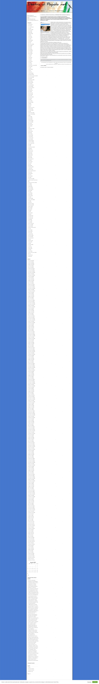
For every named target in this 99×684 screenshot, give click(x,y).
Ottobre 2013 (30, 463)
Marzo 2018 (30, 393)
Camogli (29, 54)
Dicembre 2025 (30, 271)
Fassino (29, 95)
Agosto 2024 (30, 292)
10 (27, 568)
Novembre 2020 (30, 351)
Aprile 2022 (30, 329)
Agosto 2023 (30, 308)
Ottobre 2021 (30, 337)
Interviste (29, 133)
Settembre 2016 (30, 417)
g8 (28, 115)
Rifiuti (29, 210)
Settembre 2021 (30, 338)
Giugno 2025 (30, 279)
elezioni (29, 86)
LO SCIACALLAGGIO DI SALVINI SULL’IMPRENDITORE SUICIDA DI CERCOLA (55, 14)
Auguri (29, 41)
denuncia (56, 59)
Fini (28, 103)
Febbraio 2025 (30, 284)
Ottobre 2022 (30, 321)
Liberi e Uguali (30, 143)
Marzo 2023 (30, 314)
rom (28, 211)
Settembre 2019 (30, 370)
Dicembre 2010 (30, 508)
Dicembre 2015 (30, 429)
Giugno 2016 (30, 421)
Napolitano (30, 166)
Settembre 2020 (30, 354)
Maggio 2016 (30, 422)
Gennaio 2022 (30, 333)
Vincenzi (29, 251)
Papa (29, 177)
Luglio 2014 (30, 451)
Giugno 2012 (30, 484)
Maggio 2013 (30, 470)
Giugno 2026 (30, 263)
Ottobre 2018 (30, 384)
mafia (29, 148)
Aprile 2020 (30, 360)
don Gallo (29, 83)
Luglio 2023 (30, 309)
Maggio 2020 (30, 359)
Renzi (29, 207)
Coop (29, 70)
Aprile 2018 (30, 392)
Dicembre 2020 (30, 350)
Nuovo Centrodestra (31, 170)
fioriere (29, 104)
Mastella (29, 153)
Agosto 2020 (30, 355)
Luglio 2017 (30, 404)
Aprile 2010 (30, 519)
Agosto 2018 (30, 387)
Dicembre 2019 (30, 366)
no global (29, 168)
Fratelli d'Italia (30, 112)
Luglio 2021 (30, 341)
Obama (29, 172)
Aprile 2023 (30, 313)
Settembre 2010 (30, 512)
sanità (29, 219)
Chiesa (29, 66)
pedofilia (29, 186)
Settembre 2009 (30, 528)
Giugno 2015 (30, 437)
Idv (28, 127)
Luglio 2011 (30, 499)
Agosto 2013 (30, 466)
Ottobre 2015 (30, 432)
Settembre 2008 (30, 544)
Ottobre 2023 (30, 305)
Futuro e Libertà (30, 114)
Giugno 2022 (30, 326)
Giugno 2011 (30, 500)
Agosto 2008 (30, 545)
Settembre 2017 (30, 401)
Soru (29, 228)
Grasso (29, 123)
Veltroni (29, 247)
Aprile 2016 (30, 424)
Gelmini (29, 116)
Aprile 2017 (30, 408)
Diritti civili (29, 82)
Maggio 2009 (30, 533)
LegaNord (29, 140)
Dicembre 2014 (30, 445)
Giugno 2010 (30, 516)
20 (32, 570)
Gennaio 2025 (30, 285)
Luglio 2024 (30, 293)
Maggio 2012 (30, 486)
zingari (29, 256)
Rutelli (29, 214)
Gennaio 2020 (30, 364)
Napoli (29, 165)
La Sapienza (30, 137)
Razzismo (29, 203)
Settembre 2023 (30, 306)
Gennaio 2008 (30, 554)
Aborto (29, 25)
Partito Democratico (31, 182)
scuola (29, 222)
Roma (29, 212)
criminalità (29, 74)
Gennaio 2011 (30, 507)
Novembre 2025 (30, 272)
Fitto (28, 106)
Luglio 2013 (30, 467)
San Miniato (30, 218)
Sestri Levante (30, 223)
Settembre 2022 (30, 322)
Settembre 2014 (30, 449)
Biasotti (29, 46)
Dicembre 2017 (30, 397)
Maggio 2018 (30, 391)
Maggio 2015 (30, 438)
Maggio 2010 (30, 517)
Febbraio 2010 (30, 521)
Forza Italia (30, 110)
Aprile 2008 (30, 550)
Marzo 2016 (30, 425)
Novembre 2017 (30, 399)
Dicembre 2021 (30, 334)
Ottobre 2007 (30, 558)
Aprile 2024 (30, 297)
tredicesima (30, 240)
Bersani (29, 45)
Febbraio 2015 (30, 442)
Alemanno (29, 29)
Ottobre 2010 (30, 511)
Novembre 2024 (30, 288)
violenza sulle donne (31, 252)
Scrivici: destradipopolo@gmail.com (32, 20)
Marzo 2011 (30, 504)
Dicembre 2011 (30, 492)
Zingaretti (29, 255)
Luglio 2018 (30, 388)
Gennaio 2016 (30, 428)
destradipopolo (30, 79)
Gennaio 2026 (30, 269)
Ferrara (29, 98)
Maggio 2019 (30, 375)
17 (27, 570)
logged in (45, 67)
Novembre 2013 (30, 462)
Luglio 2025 (30, 277)
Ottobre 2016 (30, 416)
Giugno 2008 (30, 548)
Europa (29, 94)
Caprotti (29, 58)
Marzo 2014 (30, 457)
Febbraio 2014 (30, 458)
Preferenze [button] (89, 682)
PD (28, 183)
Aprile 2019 (30, 376)
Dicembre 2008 (30, 540)
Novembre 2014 (30, 446)
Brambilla (29, 50)
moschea (29, 161)
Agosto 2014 (30, 450)
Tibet (29, 239)
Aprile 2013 (30, 471)
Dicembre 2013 (30, 461)
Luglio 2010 (30, 515)
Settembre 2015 (30, 433)
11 (29, 568)
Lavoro (29, 139)
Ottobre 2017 (30, 400)
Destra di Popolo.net (49, 7)
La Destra (29, 136)
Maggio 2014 (30, 454)
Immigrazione (30, 128)
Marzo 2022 (30, 330)
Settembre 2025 (30, 275)
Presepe (29, 194)
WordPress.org (30, 671)
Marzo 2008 (30, 552)
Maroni (29, 152)
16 (37, 568)
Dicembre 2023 (30, 302)
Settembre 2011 (30, 496)
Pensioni (29, 187)
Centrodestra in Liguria (31, 65)
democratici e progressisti (32, 75)
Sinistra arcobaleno (31, 227)
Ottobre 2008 (30, 542)
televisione (30, 235)
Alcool (29, 28)
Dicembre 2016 (30, 413)
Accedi (29, 667)
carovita (29, 61)
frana (29, 111)
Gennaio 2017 (30, 412)
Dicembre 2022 (30, 318)
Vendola (29, 248)
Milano (29, 157)
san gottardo (30, 215)
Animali (29, 36)
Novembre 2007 (30, 557)
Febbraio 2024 (30, 300)
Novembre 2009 (30, 525)
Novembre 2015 (30, 430)
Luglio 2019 (30, 372)
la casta (29, 135)
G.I (30, 673)
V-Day (29, 245)
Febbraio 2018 (30, 395)
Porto (29, 191)
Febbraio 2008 (30, 553)
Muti (28, 164)
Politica (29, 189)
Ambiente (29, 33)
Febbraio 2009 (30, 537)
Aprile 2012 (30, 487)
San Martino (30, 216)
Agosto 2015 (30, 434)
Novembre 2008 (30, 541)
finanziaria (29, 102)
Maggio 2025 (30, 280)
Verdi (29, 249)
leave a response (43, 60)
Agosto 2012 (30, 482)
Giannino (29, 119)
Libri (29, 145)
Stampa (29, 231)
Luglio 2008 (30, 546)
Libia (29, 144)
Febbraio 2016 (30, 426)
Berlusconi (29, 44)
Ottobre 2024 (30, 289)
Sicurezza (29, 224)
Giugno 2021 (30, 342)
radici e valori (30, 199)
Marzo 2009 (30, 536)
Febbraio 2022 (30, 331)
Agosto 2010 (30, 513)
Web (29, 253)
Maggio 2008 (30, 549)
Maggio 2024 (30, 296)
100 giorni (29, 24)
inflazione (29, 131)
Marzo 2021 (30, 346)
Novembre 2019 (30, 367)
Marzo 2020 (30, 362)
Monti (29, 160)
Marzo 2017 (30, 409)
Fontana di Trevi (30, 107)
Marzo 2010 (30, 520)
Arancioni (29, 37)
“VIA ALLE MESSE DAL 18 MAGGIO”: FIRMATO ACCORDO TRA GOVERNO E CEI (58, 64)
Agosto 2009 (30, 529)
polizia (29, 190)
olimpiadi (29, 173)
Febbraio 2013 (30, 474)
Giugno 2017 (30, 405)
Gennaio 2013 (30, 475)
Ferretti (29, 99)
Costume (29, 73)
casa (29, 62)
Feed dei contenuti (31, 668)
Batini (29, 42)
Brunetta (29, 52)
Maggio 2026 (30, 264)
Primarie (29, 195)
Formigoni (29, 108)
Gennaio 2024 (30, 301)
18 (29, 570)
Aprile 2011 (30, 503)
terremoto (29, 236)
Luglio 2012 (30, 483)
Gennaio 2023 (30, 317)
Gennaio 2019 (30, 380)
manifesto (29, 149)
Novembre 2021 (30, 335)
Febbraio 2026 (30, 268)
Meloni (29, 156)
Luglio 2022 (30, 325)
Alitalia (29, 32)
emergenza (30, 87)
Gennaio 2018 (30, 396)
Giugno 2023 (30, 310)
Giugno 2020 (30, 358)
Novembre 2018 (30, 383)
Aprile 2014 (30, 455)
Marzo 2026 (30, 267)
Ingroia (29, 132)
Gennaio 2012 (30, 491)
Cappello (29, 57)
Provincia (29, 198)
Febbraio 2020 (30, 363)
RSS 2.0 (68, 59)
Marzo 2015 (30, 441)
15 (35, 568)
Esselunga (29, 90)
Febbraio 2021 (30, 347)
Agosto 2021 (30, 339)
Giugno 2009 (30, 532)
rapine (29, 202)
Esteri (29, 91)
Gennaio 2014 (30, 459)
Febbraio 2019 (30, 379)
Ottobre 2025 (30, 273)
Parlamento (30, 178)
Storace (29, 232)
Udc (28, 243)
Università (29, 244)
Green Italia (30, 124)
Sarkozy (29, 220)
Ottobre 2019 (30, 368)
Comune (29, 69)
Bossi (29, 49)
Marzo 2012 (30, 488)
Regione (29, 206)
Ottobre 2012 (30, 479)
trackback (46, 60)
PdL (28, 185)
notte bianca (30, 169)
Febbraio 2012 (30, 490)
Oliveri (29, 174)
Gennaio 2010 (30, 523)
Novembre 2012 (30, 478)
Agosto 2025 (30, 276)
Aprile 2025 (30, 281)
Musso (29, 162)
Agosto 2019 (30, 371)
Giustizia (29, 120)
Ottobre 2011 (30, 495)
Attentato (29, 40)
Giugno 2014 (30, 453)
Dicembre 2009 (30, 524)
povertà (29, 193)
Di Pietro (29, 81)
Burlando (29, 53)
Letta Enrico (30, 141)
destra (29, 78)
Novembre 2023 (30, 304)
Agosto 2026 (30, 260)
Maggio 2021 (30, 343)
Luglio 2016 (30, 420)
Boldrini (29, 48)
